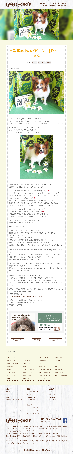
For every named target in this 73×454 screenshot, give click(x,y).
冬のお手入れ (10, 379)
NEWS (34, 63)
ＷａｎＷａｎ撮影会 (28, 369)
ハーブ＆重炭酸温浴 (44, 372)
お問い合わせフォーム (55, 399)
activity (62, 3)
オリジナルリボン (59, 363)
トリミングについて (33, 402)
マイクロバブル (58, 372)
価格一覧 (29, 405)
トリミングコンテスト (44, 369)
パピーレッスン (10, 357)
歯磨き (24, 366)
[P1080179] (36, 157)
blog (45, 6)
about (52, 6)
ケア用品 (57, 360)
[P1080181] (36, 92)
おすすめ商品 (42, 360)
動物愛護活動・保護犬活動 (14, 399)
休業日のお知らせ (59, 357)
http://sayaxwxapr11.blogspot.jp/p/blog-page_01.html (26, 296)
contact (62, 6)
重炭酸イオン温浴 (27, 372)
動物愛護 (9, 369)
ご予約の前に (31, 399)
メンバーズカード (32, 408)
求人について (58, 369)
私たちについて (53, 391)
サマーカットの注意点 (60, 375)
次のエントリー (55, 340)
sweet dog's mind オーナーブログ (44, 379)
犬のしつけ (25, 379)
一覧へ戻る (36, 340)
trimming (51, 3)
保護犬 (48, 63)
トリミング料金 (10, 372)
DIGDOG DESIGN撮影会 (28, 357)
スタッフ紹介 (53, 394)
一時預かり (9, 366)
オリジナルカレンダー (34, 413)
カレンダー (41, 363)
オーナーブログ (31, 394)
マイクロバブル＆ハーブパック (28, 375)
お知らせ (8, 391)
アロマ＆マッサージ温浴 (44, 375)
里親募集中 (41, 63)
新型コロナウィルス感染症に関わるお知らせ (44, 357)
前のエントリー (18, 340)
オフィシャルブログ (33, 391)
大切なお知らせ (10, 360)
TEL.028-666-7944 (51, 419)
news (42, 3)
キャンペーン (26, 360)
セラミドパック (10, 375)
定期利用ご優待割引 (12, 363)
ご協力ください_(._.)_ (28, 363)
